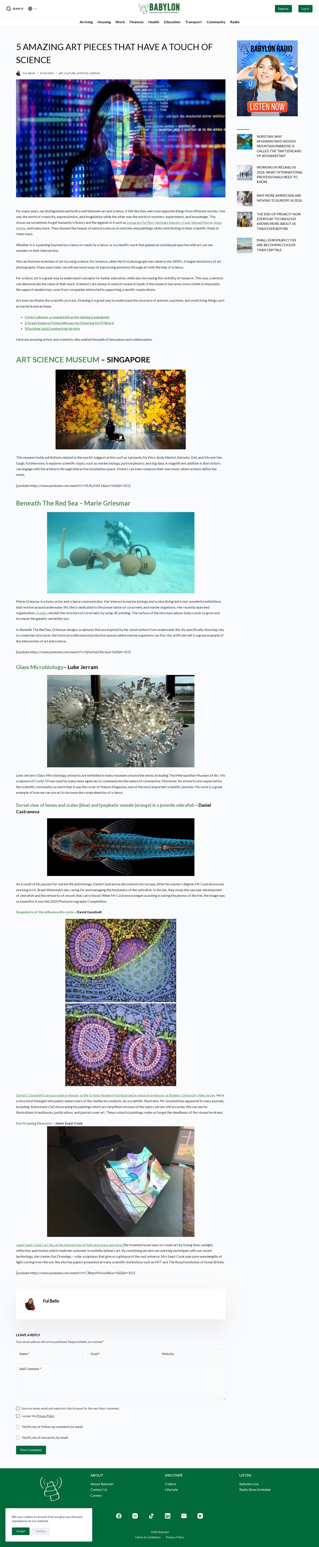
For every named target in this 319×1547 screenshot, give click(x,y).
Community (216, 22)
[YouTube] (200, 1516)
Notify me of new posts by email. (45, 1437)
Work (120, 22)
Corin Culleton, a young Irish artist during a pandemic (67, 317)
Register (283, 8)
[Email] (184, 1516)
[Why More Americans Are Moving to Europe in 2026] (244, 198)
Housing (104, 22)
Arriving (86, 22)
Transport (193, 22)
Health (153, 22)
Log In (305, 8)
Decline (40, 1531)
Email (95, 1354)
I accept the (37, 1416)
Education (172, 22)
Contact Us (98, 1489)
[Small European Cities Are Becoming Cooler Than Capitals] (244, 245)
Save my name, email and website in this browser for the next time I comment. (70, 1408)
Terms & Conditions (148, 1537)
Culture (70, 73)
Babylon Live (249, 1484)
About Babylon (101, 1484)
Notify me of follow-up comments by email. (52, 1427)
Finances (137, 22)
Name (24, 1354)
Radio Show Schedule (255, 1489)
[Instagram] (135, 1516)
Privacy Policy (45, 1416)
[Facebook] (119, 1516)
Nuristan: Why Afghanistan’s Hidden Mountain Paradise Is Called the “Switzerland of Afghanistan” (279, 146)
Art (61, 73)
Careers (96, 1495)
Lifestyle (83, 73)
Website (168, 1354)
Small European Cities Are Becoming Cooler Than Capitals (276, 245)
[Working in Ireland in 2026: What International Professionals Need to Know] (244, 172)
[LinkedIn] (167, 1516)
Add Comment (30, 1369)
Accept (20, 1531)
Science (95, 73)
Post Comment (31, 1450)
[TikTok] (151, 1516)
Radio (235, 22)
